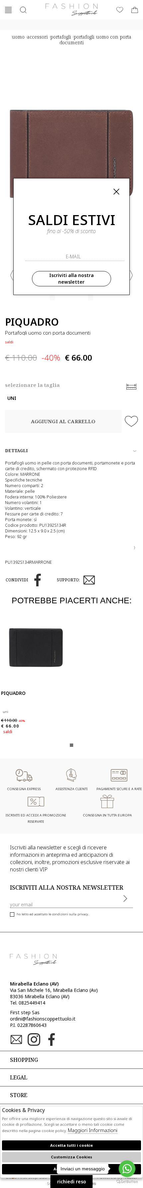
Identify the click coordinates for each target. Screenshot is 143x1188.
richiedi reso (71, 1181)
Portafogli (60, 37)
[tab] (71, 545)
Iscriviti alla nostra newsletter (71, 278)
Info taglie (131, 387)
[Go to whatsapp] (127, 1168)
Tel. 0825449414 (27, 1003)
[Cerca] (23, 10)
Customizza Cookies (71, 1156)
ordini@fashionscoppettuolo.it (42, 1019)
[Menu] (8, 10)
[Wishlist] (119, 10)
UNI (11, 398)
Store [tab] (18, 1095)
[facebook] (37, 580)
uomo (18, 37)
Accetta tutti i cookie (71, 1145)
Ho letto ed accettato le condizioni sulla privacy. (53, 914)
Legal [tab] (18, 1077)
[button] (12, 275)
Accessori (37, 37)
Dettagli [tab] (16, 450)
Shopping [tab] (24, 1059)
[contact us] (89, 580)
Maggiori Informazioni (92, 1130)
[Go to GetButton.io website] (127, 1181)
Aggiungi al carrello (63, 421)
